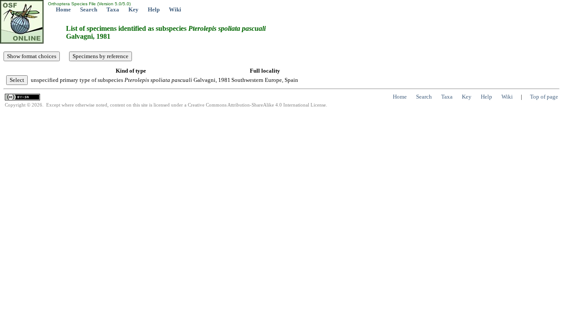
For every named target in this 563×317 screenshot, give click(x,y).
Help (154, 9)
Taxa (112, 9)
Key (133, 9)
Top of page (544, 96)
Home (63, 9)
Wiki (175, 9)
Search (88, 9)
